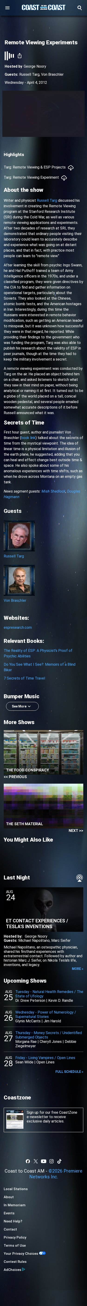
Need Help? (13, 1221)
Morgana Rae (26, 1041)
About (9, 1197)
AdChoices (12, 1270)
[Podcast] (79, 878)
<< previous (15, 777)
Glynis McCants (28, 1021)
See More (19, 706)
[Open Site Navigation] (7, 8)
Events (9, 1213)
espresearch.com (18, 627)
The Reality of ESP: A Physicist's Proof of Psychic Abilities (38, 653)
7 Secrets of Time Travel (24, 678)
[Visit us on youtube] (43, 1161)
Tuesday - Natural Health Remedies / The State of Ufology (49, 994)
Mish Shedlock (53, 491)
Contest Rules (15, 1262)
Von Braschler (52, 74)
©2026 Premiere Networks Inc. (56, 1174)
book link (28, 438)
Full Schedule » (69, 1072)
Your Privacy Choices (21, 1254)
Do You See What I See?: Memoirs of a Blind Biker (39, 667)
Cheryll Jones (51, 1041)
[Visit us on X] (36, 1161)
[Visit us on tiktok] (59, 1161)
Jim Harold (52, 1021)
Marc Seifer (61, 940)
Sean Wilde (24, 1062)
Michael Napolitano (34, 940)
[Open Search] (79, 8)
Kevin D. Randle (60, 1000)
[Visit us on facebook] (28, 1161)
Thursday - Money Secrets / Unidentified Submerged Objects (48, 1035)
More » (77, 969)
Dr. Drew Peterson (30, 1000)
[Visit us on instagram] (51, 1161)
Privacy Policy (15, 1237)
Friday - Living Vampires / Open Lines (45, 1058)
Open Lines (45, 1062)
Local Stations (16, 1189)
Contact (10, 1229)
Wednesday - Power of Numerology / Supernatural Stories (45, 1014)
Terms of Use (15, 1245)
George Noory (35, 66)
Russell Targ (29, 74)
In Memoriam (15, 1205)
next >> (76, 830)
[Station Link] (43, 7)
